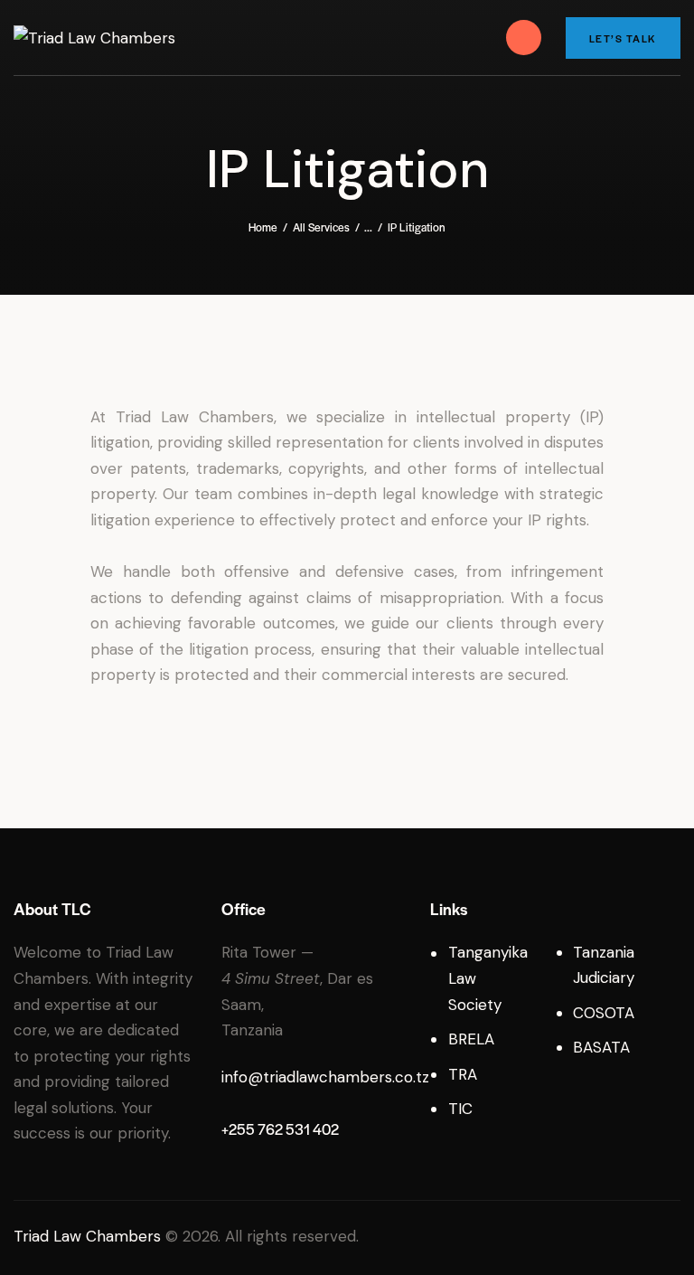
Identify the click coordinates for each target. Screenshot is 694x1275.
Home (263, 227)
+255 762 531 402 (280, 1129)
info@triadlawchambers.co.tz (325, 1077)
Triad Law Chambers (87, 1236)
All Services (321, 227)
